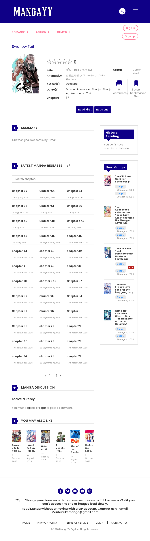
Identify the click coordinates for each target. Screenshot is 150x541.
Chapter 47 (19, 236)
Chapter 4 (121, 329)
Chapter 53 (74, 191)
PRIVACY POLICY (48, 523)
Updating (72, 84)
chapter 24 (19, 356)
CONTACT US (119, 523)
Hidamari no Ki (46, 448)
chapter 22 (74, 356)
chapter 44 (19, 251)
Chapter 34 (74, 296)
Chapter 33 (19, 311)
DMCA (99, 523)
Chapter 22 (121, 193)
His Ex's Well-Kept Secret (89, 449)
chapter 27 (19, 341)
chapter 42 (74, 251)
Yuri (88, 93)
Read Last (103, 109)
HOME (26, 523)
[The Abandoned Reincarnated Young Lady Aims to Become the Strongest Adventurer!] (107, 211)
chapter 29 (46, 326)
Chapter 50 (74, 206)
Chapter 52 (19, 206)
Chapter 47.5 (76, 221)
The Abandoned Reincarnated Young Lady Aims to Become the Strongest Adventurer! (124, 215)
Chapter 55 (19, 191)
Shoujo (96, 89)
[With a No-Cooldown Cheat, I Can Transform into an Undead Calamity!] (107, 315)
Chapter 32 (47, 311)
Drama (70, 89)
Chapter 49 (19, 221)
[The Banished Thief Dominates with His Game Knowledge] (107, 252)
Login (42, 408)
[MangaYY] (33, 11)
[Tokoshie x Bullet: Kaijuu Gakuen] (16, 436)
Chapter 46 (47, 236)
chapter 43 (46, 251)
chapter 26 (46, 341)
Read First (85, 109)
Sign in (130, 28)
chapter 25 (74, 341)
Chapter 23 (121, 186)
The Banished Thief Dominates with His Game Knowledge (124, 254)
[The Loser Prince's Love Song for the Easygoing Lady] (107, 288)
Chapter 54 (47, 191)
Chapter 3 (121, 335)
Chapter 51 (46, 206)
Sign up (130, 36)
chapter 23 (46, 356)
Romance (18, 32)
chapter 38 (19, 281)
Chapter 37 (74, 281)
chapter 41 (19, 266)
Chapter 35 (47, 296)
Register (30, 408)
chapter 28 (74, 326)
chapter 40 (47, 266)
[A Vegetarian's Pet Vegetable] (60, 436)
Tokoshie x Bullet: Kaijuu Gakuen (17, 449)
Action (41, 32)
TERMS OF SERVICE (76, 523)
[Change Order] (68, 166)
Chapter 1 (121, 235)
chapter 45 (74, 236)
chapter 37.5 (48, 281)
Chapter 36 (19, 296)
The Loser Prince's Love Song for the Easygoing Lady (124, 288)
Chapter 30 (19, 326)
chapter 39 (74, 266)
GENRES (62, 32)
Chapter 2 (121, 228)
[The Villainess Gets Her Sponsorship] (107, 180)
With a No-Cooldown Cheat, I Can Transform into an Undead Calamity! (124, 317)
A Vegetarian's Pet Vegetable (63, 449)
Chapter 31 (74, 311)
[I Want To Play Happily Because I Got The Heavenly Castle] (31, 436)
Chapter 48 (47, 221)
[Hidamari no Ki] (45, 436)
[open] (135, 11)
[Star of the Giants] (75, 436)
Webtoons (77, 93)
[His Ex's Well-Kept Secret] (89, 436)
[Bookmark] (136, 83)
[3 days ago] (131, 267)
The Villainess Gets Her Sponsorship (123, 179)
